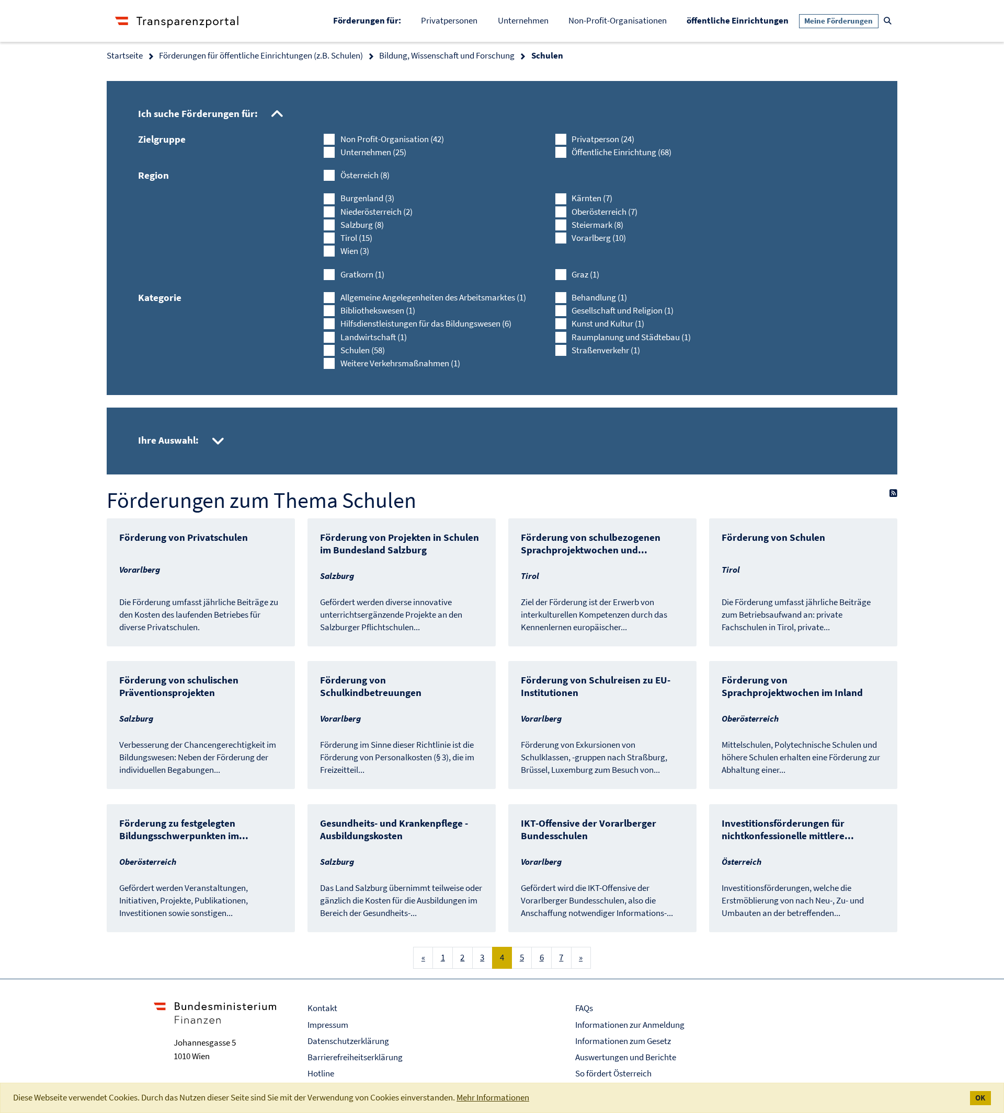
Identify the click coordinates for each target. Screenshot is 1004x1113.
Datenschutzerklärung (348, 1041)
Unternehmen (523, 20)
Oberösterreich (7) (604, 211)
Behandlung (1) (599, 297)
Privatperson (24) (603, 139)
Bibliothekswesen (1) (377, 310)
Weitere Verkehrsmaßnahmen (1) (400, 363)
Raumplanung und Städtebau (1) (631, 337)
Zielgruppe (162, 139)
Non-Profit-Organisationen (617, 20)
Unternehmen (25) (373, 152)
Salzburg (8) (362, 224)
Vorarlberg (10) (599, 238)
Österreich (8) (365, 175)
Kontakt (322, 1008)
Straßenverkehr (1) (606, 350)
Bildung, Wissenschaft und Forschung (447, 55)
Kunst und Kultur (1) (608, 323)
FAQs (584, 1008)
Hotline (320, 1073)
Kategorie (159, 297)
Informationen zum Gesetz (623, 1041)
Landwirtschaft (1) (373, 337)
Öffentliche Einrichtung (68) (621, 152)
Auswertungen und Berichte (625, 1057)
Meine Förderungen (838, 21)
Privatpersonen (449, 20)
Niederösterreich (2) (376, 211)
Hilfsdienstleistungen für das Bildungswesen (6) (425, 323)
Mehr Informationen (493, 1097)
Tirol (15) (356, 238)
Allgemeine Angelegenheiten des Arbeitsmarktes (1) (433, 297)
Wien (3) (354, 251)
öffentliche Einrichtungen (742, 20)
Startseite (125, 55)
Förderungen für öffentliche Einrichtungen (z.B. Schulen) (261, 55)
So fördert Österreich (613, 1073)
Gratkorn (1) (362, 274)
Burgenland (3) (367, 198)
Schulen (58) (362, 350)
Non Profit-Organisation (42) (392, 139)
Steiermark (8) (597, 224)
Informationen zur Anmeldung (629, 1024)
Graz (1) (585, 274)
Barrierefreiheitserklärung (355, 1057)
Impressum (327, 1024)
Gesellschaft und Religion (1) (623, 310)
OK (980, 1098)
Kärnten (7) (592, 198)
